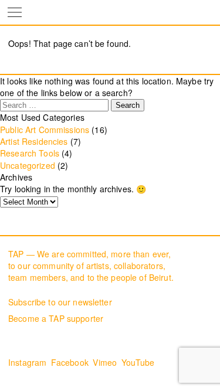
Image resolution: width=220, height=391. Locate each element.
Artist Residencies (34, 141)
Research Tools (29, 153)
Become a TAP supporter (55, 318)
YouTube (138, 362)
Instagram (27, 362)
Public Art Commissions (44, 129)
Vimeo (105, 362)
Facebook (70, 362)
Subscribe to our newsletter (60, 302)
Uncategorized (27, 165)
